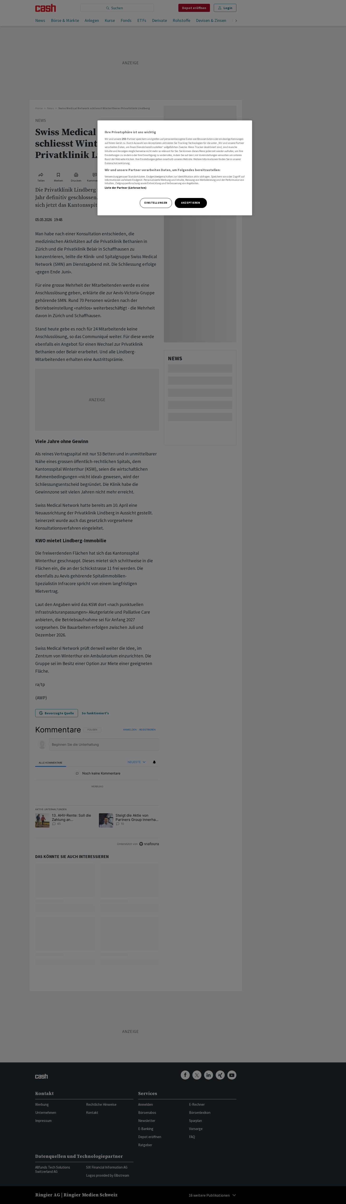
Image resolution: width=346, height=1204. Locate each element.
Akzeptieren (190, 202)
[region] (174, 167)
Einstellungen (155, 202)
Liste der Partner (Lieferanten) (126, 187)
